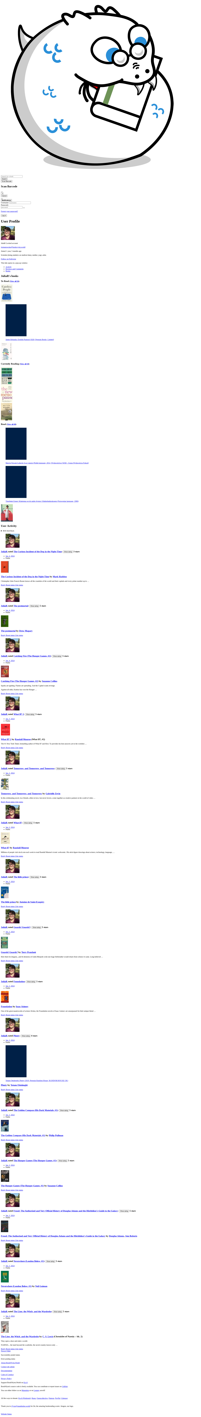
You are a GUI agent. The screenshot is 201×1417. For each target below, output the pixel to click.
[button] (100, 531)
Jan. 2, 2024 (10, 773)
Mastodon (25, 1390)
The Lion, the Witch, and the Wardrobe (32, 1311)
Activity (9, 267)
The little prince (20, 877)
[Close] (2, 198)
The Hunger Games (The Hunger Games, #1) (34, 1160)
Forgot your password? (9, 211)
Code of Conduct (7, 1375)
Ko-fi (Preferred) (24, 1398)
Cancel (4, 196)
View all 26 (14, 281)
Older (8, 1351)
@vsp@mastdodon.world (20, 1406)
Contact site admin (8, 1367)
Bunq (34, 1398)
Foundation (19, 981)
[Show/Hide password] (24, 207)
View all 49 (11, 424)
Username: (5, 203)
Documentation (6, 1371)
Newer (3, 1351)
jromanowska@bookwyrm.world (13, 247)
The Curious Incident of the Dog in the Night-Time (37, 551)
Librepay (64, 1398)
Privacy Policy (6, 1379)
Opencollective (42, 1398)
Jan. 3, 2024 (10, 719)
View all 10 (24, 364)
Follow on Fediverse (8, 259)
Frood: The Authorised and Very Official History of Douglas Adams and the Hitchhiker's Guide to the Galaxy (65, 1211)
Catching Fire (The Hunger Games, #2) (32, 656)
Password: (4, 205)
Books (8, 271)
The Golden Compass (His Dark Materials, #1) (35, 1110)
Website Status (6, 1414)
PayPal (57, 1398)
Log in (4, 215)
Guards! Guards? (21, 927)
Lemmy (36, 1390)
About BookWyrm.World (10, 1363)
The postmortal (20, 606)
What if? (17, 822)
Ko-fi (26, 1383)
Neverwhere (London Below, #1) (28, 1261)
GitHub (65, 1386)
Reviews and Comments (14, 269)
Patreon (51, 1398)
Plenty (16, 1035)
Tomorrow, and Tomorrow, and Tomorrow (34, 768)
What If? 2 (18, 714)
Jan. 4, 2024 (10, 556)
